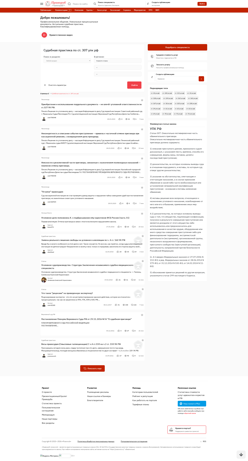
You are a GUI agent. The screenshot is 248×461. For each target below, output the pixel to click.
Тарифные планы (140, 404)
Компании (79, 10)
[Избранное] (142, 100)
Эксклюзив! (115, 10)
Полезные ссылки (187, 388)
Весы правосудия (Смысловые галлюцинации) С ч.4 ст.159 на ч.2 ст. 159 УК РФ (81, 344)
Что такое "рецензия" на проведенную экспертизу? (67, 293)
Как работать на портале (144, 400)
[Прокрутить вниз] (241, 454)
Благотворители (95, 400)
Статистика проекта (52, 403)
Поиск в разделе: (52, 56)
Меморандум (48, 414)
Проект (45, 388)
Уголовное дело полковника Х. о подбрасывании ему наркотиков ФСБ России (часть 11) (85, 217)
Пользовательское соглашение (51, 409)
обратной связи (190, 413)
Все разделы (48, 423)
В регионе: (99, 56)
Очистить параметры (57, 85)
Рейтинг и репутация (142, 396)
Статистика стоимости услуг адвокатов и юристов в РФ (191, 395)
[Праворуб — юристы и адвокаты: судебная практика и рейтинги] (55, 3)
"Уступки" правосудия (52, 191)
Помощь (136, 388)
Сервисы (127, 10)
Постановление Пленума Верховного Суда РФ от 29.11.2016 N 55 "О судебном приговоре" (86, 319)
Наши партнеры (49, 419)
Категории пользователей (145, 392)
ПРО (150, 10)
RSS (204, 441)
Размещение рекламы (98, 392)
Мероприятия (140, 10)
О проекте (47, 392)
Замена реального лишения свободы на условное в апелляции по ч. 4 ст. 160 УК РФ (83, 240)
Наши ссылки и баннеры (99, 396)
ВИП (157, 10)
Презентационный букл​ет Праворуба (54, 398)
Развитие (92, 388)
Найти (134, 85)
